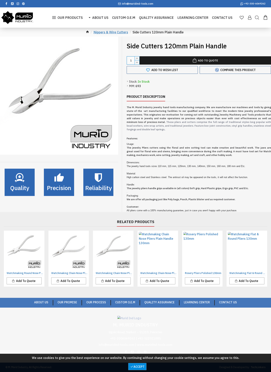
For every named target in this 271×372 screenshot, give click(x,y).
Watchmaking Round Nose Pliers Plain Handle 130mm (25, 273)
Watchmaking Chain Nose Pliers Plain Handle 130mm (158, 273)
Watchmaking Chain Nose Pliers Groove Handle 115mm (69, 273)
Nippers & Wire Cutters (110, 32)
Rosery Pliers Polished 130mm (203, 273)
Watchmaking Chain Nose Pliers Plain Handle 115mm (114, 273)
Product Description (146, 96)
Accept (139, 366)
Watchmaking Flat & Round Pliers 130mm (247, 273)
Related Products (135, 221)
